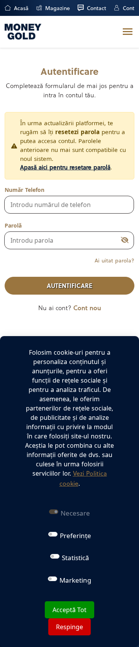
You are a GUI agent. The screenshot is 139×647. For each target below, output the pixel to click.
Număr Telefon (24, 189)
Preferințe (75, 535)
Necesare (75, 513)
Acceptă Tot (69, 610)
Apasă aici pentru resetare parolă (65, 168)
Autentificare (69, 286)
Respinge (69, 627)
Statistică (75, 557)
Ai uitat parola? (114, 261)
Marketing (75, 580)
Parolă (13, 225)
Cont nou (87, 308)
